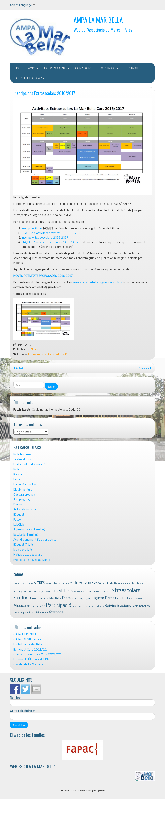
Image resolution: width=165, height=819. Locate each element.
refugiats (100, 606)
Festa (66, 597)
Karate (17, 474)
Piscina (18, 504)
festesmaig (77, 598)
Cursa (88, 591)
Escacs (18, 479)
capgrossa (43, 590)
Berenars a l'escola (124, 583)
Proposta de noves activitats (31, 559)
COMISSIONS (84, 67)
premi (93, 606)
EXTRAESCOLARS (55, 67)
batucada (94, 583)
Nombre (15, 697)
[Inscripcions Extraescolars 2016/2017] (82, 146)
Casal (74, 591)
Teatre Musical (22, 459)
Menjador (138, 598)
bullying (17, 591)
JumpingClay (21, 499)
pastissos (77, 606)
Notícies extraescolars (27, 554)
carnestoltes (60, 590)
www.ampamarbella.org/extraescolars (97, 282)
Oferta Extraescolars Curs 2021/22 (37, 654)
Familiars (49, 354)
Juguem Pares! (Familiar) (29, 529)
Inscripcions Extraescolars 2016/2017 (44, 93)
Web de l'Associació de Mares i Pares (103, 29)
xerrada (44, 612)
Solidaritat (34, 612)
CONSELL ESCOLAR (29, 78)
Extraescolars (35, 354)
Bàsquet (18, 514)
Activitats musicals (25, 509)
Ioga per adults (23, 549)
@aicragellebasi (98, 790)
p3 (43, 605)
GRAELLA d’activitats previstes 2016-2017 (49, 232)
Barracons (63, 583)
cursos (95, 591)
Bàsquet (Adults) (23, 544)
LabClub (18, 524)
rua (15, 612)
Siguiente (144, 368)
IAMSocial (64, 790)
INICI (19, 67)
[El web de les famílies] (82, 750)
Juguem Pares (102, 597)
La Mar (131, 598)
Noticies (35, 349)
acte (15, 583)
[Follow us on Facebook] (15, 689)
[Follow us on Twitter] (25, 689)
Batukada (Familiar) (25, 534)
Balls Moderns (22, 454)
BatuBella (78, 582)
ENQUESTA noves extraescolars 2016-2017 (50, 241)
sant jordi (23, 612)
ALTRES (39, 582)
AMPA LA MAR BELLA (98, 19)
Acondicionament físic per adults (34, 539)
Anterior (20, 368)
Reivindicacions (118, 605)
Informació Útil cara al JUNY (31, 659)
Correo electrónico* (22, 710)
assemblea (51, 583)
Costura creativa (24, 494)
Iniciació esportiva (25, 484)
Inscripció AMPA (32, 228)
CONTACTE (131, 67)
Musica (19, 605)
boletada (139, 583)
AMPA (32, 67)
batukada (107, 582)
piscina (87, 606)
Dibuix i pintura (22, 489)
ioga (87, 598)
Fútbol (17, 519)
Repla (135, 605)
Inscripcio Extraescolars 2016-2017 (45, 237)
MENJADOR (108, 67)
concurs (80, 591)
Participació (61, 354)
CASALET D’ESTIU (24, 634)
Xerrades (56, 611)
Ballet (17, 469)
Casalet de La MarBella (28, 664)
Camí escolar (29, 591)
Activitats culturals (25, 583)
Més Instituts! (34, 606)
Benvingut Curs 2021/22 (30, 649)
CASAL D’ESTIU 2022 (27, 639)
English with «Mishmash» (29, 464)
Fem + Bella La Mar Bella (45, 598)
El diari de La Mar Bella (27, 644)
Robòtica (144, 605)
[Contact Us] (36, 689)
